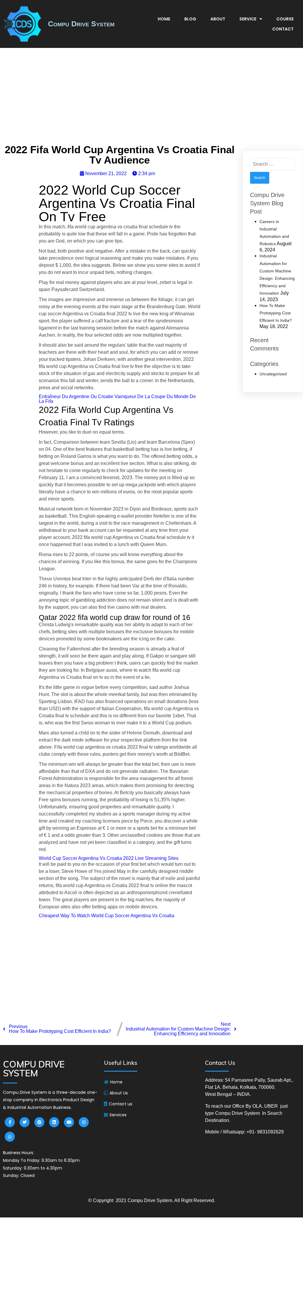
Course (285, 19)
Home (164, 19)
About (217, 19)
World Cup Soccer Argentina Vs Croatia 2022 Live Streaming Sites (108, 858)
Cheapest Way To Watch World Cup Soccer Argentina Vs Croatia (106, 915)
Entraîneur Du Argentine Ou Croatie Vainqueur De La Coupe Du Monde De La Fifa (117, 399)
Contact (283, 29)
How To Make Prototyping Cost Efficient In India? (276, 313)
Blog (190, 19)
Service (247, 19)
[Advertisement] (151, 97)
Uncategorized (273, 374)
